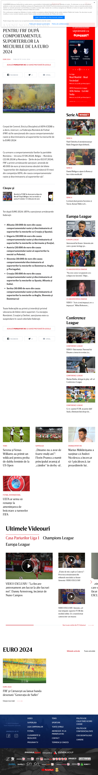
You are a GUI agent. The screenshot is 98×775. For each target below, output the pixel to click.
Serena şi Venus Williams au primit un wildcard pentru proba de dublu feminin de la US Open (16, 457)
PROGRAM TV (32, 742)
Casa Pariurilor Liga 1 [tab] (22, 537)
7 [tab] (86, 70)
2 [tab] (75, 70)
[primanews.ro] (30, 758)
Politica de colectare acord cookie (84, 721)
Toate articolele (89, 651)
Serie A (69, 138)
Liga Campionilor (35, 727)
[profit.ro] (72, 759)
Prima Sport (33, 753)
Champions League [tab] (58, 537)
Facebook (8, 736)
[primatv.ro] (8, 759)
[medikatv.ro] (21, 764)
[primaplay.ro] (39, 759)
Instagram (16, 736)
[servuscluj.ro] (47, 769)
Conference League (74, 346)
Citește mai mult (9, 701)
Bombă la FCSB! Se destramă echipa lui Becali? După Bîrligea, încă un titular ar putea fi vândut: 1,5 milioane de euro (28, 196)
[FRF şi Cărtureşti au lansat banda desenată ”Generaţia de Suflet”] (24, 671)
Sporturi (56, 722)
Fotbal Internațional (12, 495)
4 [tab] (80, 70)
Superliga (40, 446)
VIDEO (30, 718)
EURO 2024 (6, 59)
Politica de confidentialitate (60, 24)
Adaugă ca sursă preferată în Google (29, 65)
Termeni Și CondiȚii (60, 742)
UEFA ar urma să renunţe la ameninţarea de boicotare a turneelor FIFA (15, 506)
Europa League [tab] (18, 544)
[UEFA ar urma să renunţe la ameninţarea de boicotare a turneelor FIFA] (16, 483)
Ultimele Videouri (28, 528)
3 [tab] (77, 70)
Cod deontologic (84, 735)
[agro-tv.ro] (85, 764)
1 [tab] (73, 70)
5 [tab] (82, 69)
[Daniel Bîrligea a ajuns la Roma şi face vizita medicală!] (80, 157)
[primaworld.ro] (75, 764)
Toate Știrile (58, 727)
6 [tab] (84, 70)
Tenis (5, 446)
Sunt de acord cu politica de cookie (49, 17)
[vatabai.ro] (57, 770)
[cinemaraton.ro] (29, 764)
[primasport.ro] (55, 759)
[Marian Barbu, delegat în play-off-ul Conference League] (80, 365)
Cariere (79, 739)
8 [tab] (88, 70)
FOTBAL (30, 731)
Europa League (72, 240)
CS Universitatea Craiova (76, 269)
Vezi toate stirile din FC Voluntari (74, 625)
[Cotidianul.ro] (84, 759)
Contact (55, 738)
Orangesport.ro (75, 446)
